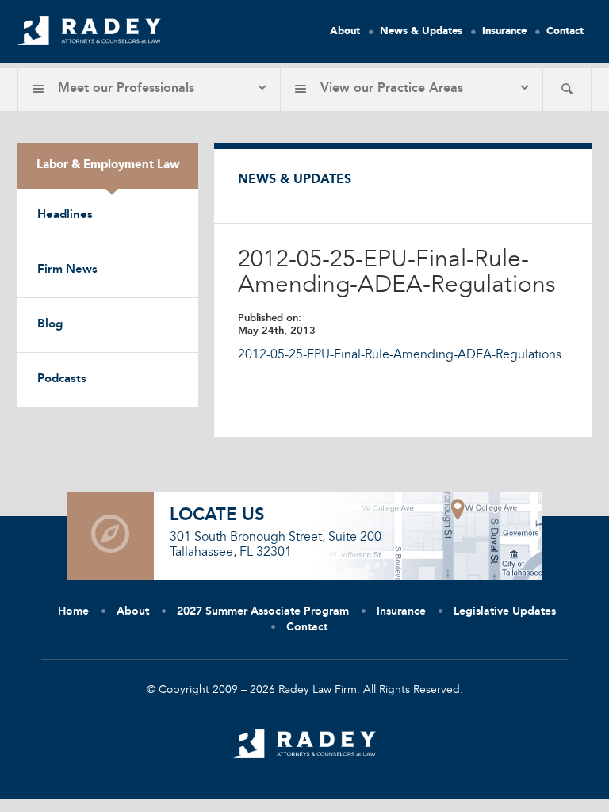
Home (73, 611)
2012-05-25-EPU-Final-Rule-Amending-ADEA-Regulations (399, 355)
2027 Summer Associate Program (263, 611)
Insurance (504, 31)
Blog (50, 325)
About (345, 31)
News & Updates (421, 31)
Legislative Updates (505, 611)
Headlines (65, 215)
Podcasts (61, 379)
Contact (565, 31)
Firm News (67, 270)
